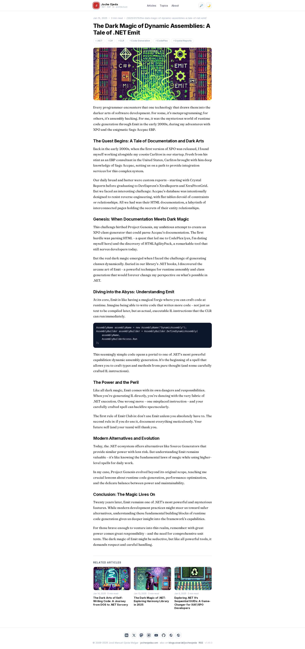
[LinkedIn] (127, 635)
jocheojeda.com (149, 642)
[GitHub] (164, 635)
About (175, 5)
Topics (164, 5)
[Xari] (178, 635)
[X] (134, 635)
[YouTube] (156, 635)
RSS (201, 642)
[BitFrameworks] (171, 635)
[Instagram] (149, 635)
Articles (151, 5)
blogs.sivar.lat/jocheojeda (183, 642)
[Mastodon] (141, 635)
